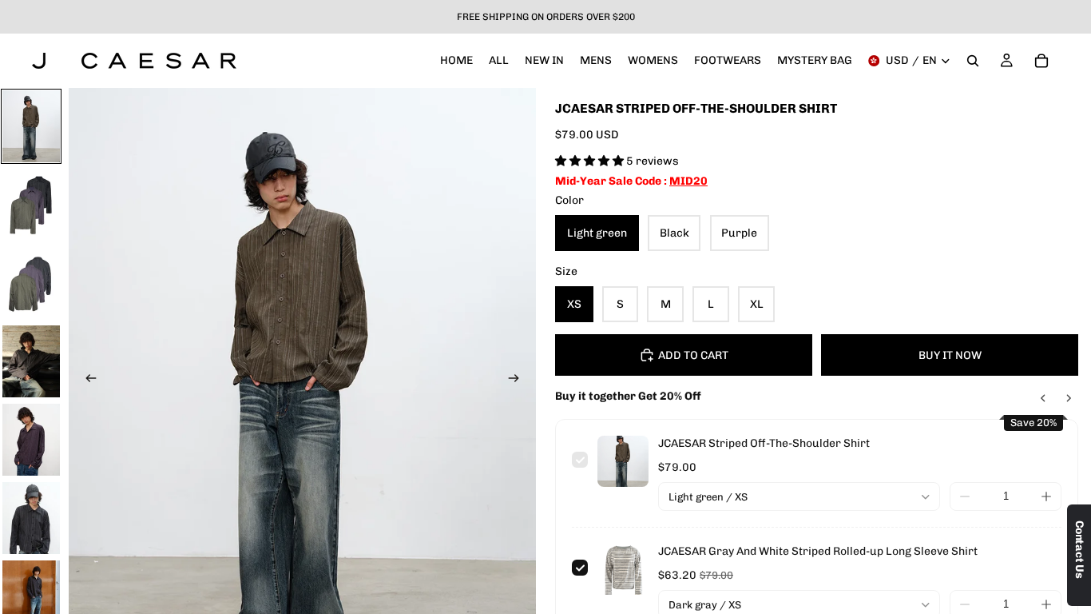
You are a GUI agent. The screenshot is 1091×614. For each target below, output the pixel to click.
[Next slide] (518, 380)
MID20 (688, 181)
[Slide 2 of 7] (31, 205)
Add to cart (693, 355)
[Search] (972, 60)
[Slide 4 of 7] (31, 361)
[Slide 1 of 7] (31, 126)
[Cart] (1041, 60)
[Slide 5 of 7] (31, 440)
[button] (590, 161)
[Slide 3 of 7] (31, 283)
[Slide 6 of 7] (31, 518)
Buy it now (950, 355)
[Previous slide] (86, 380)
